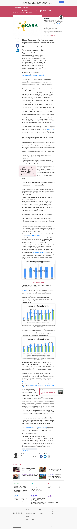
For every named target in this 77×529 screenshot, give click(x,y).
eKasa (27, 7)
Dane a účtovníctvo (18, 7)
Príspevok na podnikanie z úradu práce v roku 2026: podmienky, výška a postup (21, 499)
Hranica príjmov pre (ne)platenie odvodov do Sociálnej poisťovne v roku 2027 (55, 490)
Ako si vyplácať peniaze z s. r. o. (36, 487)
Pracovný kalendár (29, 521)
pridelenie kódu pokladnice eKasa (39, 252)
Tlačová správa (35, 474)
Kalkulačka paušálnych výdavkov (32, 514)
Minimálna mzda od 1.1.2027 (53, 502)
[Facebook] (16, 513)
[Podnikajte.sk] (17, 3)
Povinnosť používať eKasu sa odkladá (32, 235)
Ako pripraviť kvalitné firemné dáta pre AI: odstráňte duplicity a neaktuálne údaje (38, 503)
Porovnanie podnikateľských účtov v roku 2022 (52, 28)
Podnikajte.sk (28, 526)
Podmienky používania (52, 526)
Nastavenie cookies (60, 526)
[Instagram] (19, 513)
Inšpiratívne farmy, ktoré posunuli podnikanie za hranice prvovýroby (20, 487)
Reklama (53, 511)
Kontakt (53, 514)
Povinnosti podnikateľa (31, 449)
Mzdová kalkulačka (29, 511)
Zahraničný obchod (51, 474)
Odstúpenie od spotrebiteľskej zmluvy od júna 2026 (55, 470)
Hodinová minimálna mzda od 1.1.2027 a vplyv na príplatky (55, 500)
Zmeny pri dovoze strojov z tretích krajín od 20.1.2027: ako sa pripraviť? (55, 478)
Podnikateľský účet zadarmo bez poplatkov (51, 29)
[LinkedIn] (14, 513)
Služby (61, 1)
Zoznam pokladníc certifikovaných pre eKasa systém (36, 427)
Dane (24, 7)
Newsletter (41, 513)
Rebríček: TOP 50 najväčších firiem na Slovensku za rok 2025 (20, 502)
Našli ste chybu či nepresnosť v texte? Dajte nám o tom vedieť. (33, 450)
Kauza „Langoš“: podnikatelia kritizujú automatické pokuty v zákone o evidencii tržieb (48, 392)
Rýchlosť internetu (29, 516)
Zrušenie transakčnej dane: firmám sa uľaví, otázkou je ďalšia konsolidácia (28, 470)
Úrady (40, 511)
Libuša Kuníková (26, 467)
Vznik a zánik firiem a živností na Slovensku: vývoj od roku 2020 (36, 490)
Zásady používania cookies (42, 526)
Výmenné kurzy (29, 517)
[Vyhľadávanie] (57, 3)
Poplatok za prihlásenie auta (31, 519)
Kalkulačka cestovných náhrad (31, 513)
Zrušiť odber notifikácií (17, 527)
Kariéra (53, 513)
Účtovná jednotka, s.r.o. (24, 460)
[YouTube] (21, 513)
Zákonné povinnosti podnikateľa (53, 467)
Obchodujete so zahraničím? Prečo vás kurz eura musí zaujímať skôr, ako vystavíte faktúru (38, 499)
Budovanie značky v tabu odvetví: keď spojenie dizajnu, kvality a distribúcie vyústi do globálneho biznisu (20, 490)
